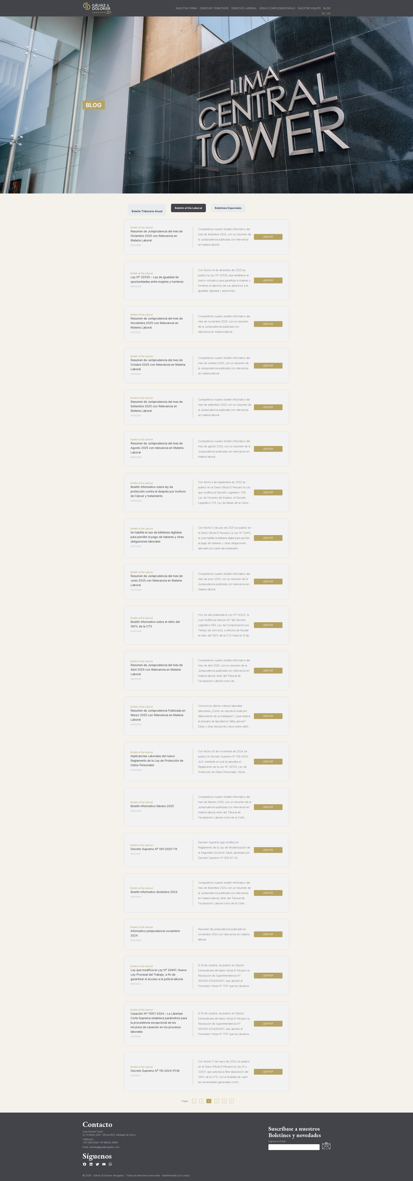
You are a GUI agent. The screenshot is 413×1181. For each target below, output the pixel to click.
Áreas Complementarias (277, 8)
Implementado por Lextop (176, 1175)
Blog (326, 8)
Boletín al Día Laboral (188, 208)
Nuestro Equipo (309, 8)
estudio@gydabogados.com (104, 1147)
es (323, 13)
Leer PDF (268, 236)
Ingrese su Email (277, 1141)
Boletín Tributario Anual (147, 211)
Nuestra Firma (186, 8)
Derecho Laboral (244, 8)
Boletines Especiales (228, 208)
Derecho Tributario (214, 8)
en (328, 13)
